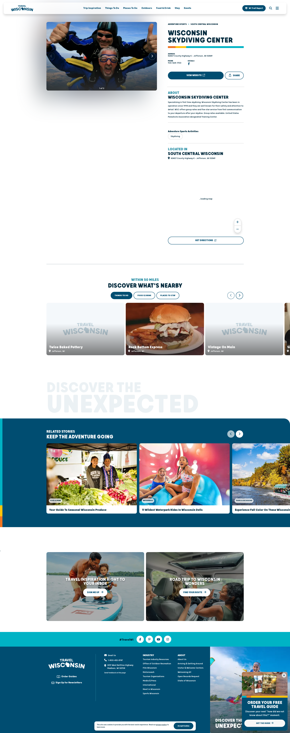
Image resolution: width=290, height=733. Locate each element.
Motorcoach (148, 672)
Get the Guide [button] (263, 723)
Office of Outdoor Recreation (157, 663)
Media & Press (149, 681)
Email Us (112, 655)
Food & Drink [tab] (144, 295)
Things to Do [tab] (121, 295)
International (149, 685)
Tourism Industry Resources (156, 659)
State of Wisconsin (187, 681)
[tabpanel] (145, 323)
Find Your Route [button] (193, 592)
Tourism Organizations (153, 676)
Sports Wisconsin (151, 693)
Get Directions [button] (204, 240)
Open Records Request (188, 676)
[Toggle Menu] (275, 8)
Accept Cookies (183, 726)
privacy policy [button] (161, 725)
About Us (182, 659)
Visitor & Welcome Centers (190, 668)
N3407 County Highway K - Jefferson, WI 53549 (190, 56)
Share (236, 75)
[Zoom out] (237, 229)
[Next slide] (152, 56)
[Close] (284, 675)
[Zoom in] (237, 222)
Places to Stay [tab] (167, 295)
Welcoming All (184, 672)
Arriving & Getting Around (190, 663)
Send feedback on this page (115, 673)
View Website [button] (194, 75)
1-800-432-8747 (115, 660)
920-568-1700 (174, 63)
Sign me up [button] (93, 592)
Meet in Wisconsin (151, 689)
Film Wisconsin (150, 668)
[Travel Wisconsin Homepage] (22, 8)
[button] (254, 8)
